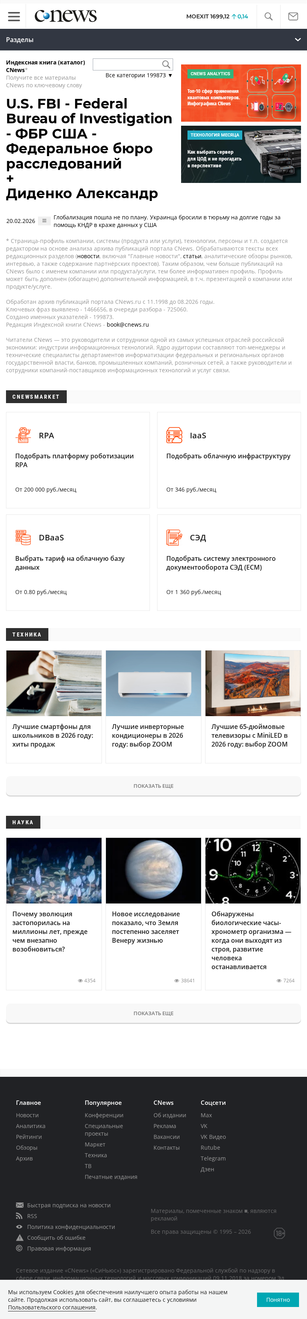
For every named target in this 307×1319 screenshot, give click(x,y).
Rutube (210, 1147)
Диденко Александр (82, 193)
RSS (32, 1216)
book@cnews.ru (128, 324)
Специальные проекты (104, 1129)
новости (88, 256)
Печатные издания (111, 1176)
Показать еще (153, 785)
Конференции (104, 1115)
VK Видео (213, 1136)
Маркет (95, 1144)
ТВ (88, 1166)
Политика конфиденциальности (71, 1227)
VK (204, 1126)
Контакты (167, 1147)
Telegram (213, 1158)
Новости (27, 1115)
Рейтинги (29, 1136)
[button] (268, 16)
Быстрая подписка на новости (69, 1205)
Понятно (278, 1299)
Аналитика (31, 1126)
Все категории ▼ (139, 75)
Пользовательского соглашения (52, 1307)
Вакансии (167, 1136)
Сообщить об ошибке (56, 1237)
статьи (192, 256)
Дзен (207, 1169)
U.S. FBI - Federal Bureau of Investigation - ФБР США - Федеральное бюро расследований (89, 133)
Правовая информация (59, 1248)
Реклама (165, 1126)
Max (206, 1115)
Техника (96, 1155)
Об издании (170, 1115)
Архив (24, 1158)
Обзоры (27, 1147)
